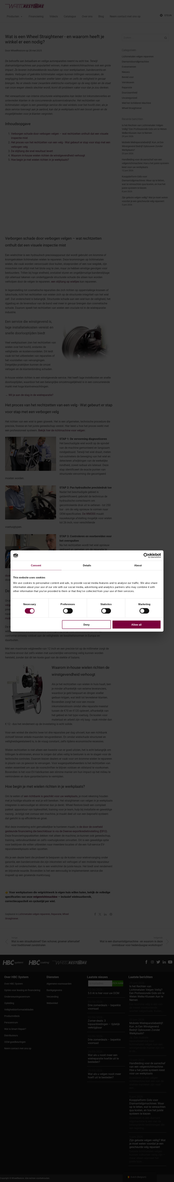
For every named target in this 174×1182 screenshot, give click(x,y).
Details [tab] (87, 565)
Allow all (136, 624)
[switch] (68, 611)
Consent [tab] (36, 565)
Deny (86, 624)
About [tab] (138, 565)
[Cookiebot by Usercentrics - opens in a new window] (146, 555)
